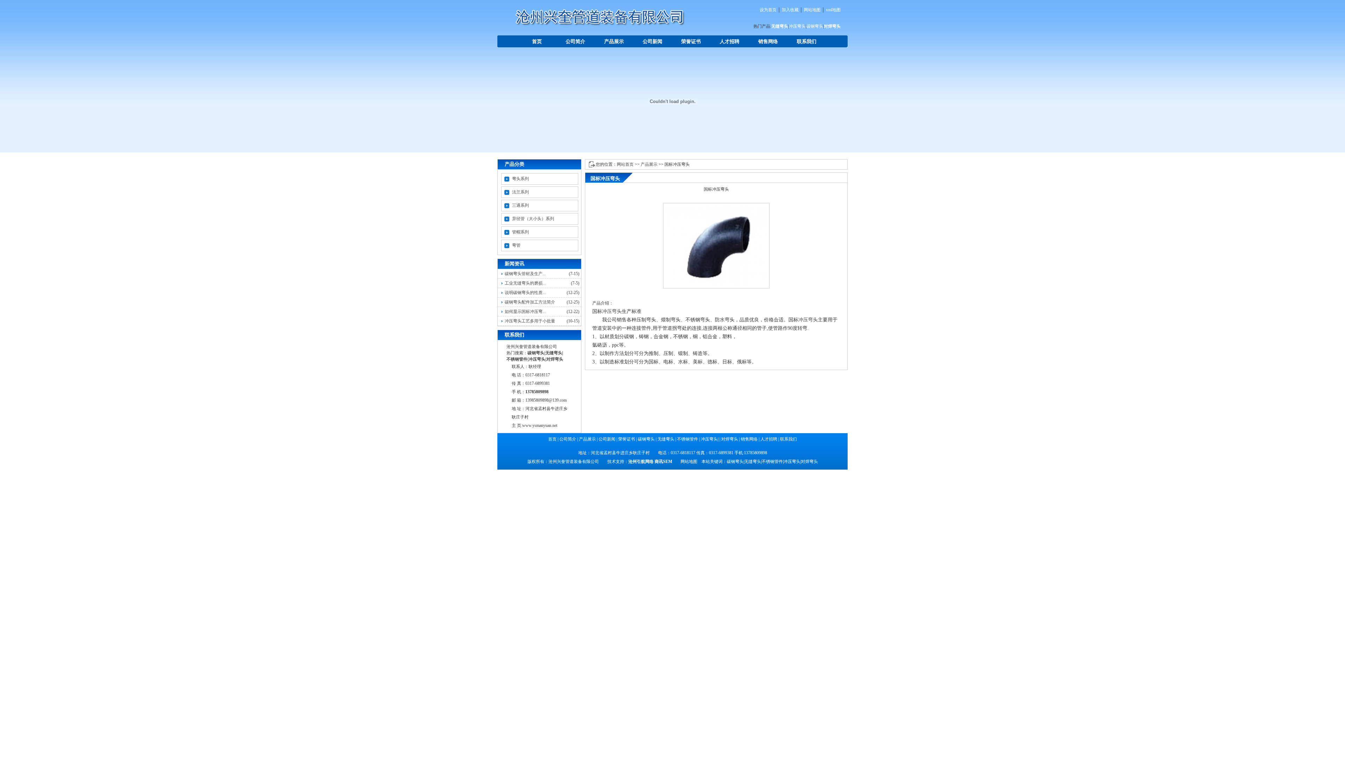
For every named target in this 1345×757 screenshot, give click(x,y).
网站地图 (812, 9)
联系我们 (806, 41)
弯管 (516, 245)
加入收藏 (790, 9)
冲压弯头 (797, 26)
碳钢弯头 (814, 26)
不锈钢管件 (516, 359)
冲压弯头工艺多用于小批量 (530, 321)
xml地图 (833, 9)
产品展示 (614, 41)
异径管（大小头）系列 (533, 218)
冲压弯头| (709, 439)
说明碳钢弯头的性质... (525, 292)
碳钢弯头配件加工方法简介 (530, 302)
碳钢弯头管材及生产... (525, 273)
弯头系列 (520, 178)
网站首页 (625, 164)
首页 (537, 41)
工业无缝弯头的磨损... (525, 283)
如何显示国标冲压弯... (525, 311)
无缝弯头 (779, 26)
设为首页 (768, 9)
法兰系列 (520, 192)
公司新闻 (652, 41)
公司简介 (575, 41)
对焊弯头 (832, 26)
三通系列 (520, 205)
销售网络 (768, 41)
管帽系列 (520, 232)
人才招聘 (729, 41)
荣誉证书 (691, 41)
